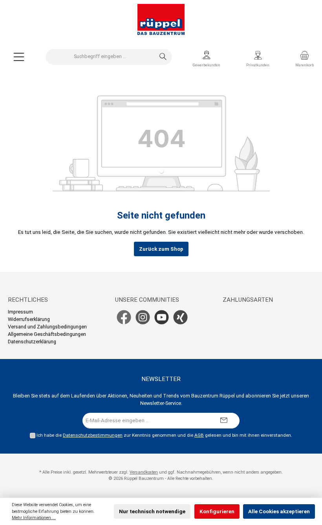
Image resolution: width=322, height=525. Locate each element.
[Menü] (19, 57)
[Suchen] (163, 57)
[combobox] (100, 57)
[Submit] (224, 420)
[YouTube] (161, 317)
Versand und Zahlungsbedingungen (47, 327)
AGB (199, 435)
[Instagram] (143, 317)
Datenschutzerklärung (32, 342)
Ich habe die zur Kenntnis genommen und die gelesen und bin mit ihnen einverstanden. (164, 435)
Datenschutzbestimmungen (93, 435)
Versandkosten (144, 472)
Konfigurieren (216, 511)
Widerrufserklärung (29, 319)
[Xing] (180, 317)
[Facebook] (124, 317)
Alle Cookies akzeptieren (279, 511)
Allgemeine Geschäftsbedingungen (47, 334)
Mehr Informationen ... (34, 517)
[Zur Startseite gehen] (161, 19)
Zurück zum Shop (161, 249)
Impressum (20, 312)
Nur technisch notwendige (152, 511)
